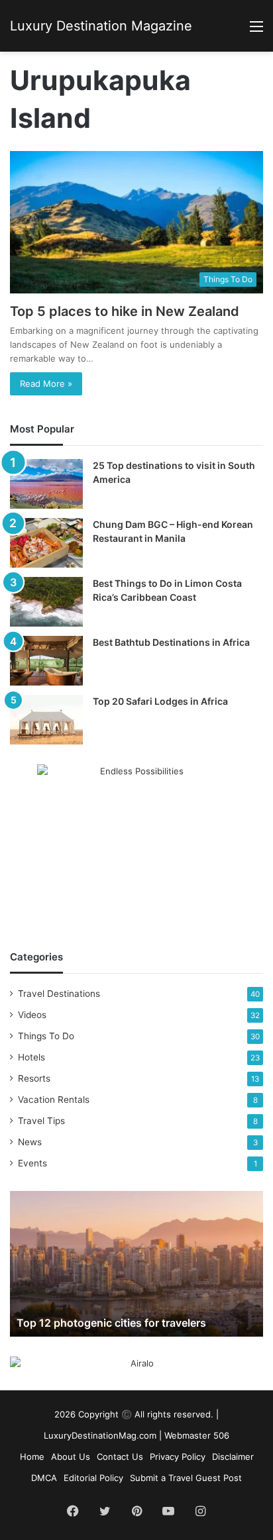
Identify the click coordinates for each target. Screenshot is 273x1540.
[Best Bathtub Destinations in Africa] (46, 661)
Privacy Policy (177, 1456)
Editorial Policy (93, 1477)
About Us (70, 1456)
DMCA (44, 1477)
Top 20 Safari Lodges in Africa (160, 701)
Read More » (46, 383)
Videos (32, 1014)
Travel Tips (41, 1120)
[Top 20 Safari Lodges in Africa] (46, 719)
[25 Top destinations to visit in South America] (46, 484)
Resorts (34, 1078)
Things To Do (46, 1036)
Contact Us (120, 1456)
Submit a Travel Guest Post (186, 1477)
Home (32, 1456)
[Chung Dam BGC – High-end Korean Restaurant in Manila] (46, 543)
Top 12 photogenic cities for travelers (111, 1322)
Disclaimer (233, 1456)
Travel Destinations (59, 993)
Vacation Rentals (53, 1099)
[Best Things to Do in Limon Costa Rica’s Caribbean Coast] (46, 602)
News (30, 1142)
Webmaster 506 (196, 1435)
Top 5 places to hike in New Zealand (124, 311)
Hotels (31, 1057)
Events (32, 1163)
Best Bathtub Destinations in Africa (171, 642)
